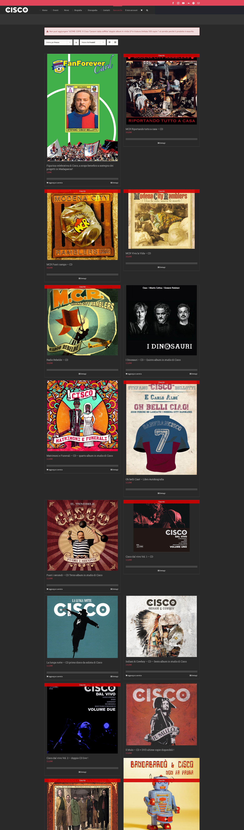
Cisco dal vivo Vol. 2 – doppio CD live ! (67, 758)
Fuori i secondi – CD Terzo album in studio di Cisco (74, 575)
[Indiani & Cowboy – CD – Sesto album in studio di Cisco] (162, 626)
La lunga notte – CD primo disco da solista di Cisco (74, 662)
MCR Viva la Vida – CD (138, 253)
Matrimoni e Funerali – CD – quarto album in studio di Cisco (80, 455)
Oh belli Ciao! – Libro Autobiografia (145, 479)
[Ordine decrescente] (76, 42)
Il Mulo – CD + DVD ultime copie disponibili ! (150, 749)
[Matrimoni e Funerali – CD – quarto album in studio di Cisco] (82, 416)
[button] (147, 10)
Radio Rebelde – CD (57, 359)
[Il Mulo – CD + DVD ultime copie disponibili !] (162, 714)
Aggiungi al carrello (56, 183)
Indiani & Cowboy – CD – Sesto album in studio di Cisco (156, 661)
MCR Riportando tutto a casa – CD (144, 129)
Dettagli (115, 183)
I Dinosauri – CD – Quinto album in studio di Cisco (153, 359)
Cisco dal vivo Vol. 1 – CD (139, 556)
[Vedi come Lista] (115, 42)
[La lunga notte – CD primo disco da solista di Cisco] (82, 627)
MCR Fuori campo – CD (59, 264)
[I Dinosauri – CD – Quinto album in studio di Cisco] (162, 320)
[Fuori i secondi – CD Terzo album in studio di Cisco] (82, 535)
